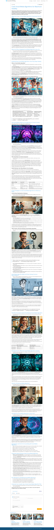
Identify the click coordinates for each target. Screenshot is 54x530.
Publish (39, 509)
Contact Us (33, 528)
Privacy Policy (40, 528)
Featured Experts (15, 491)
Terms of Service (36, 528)
